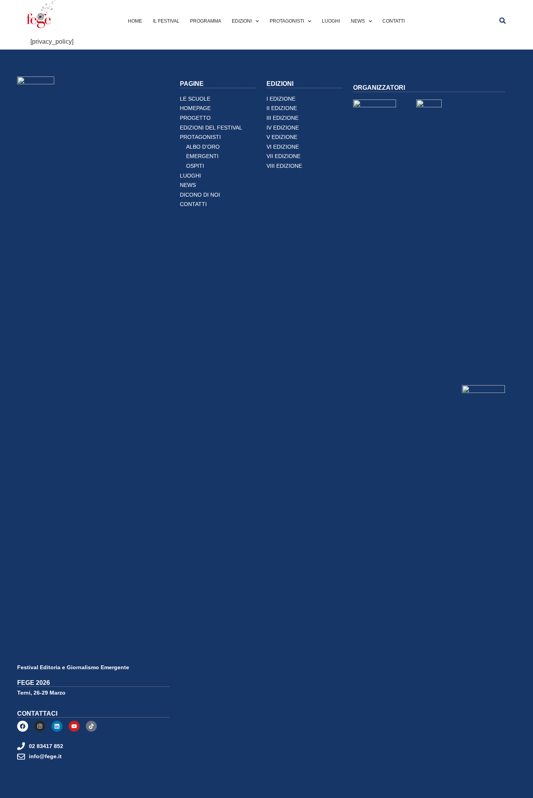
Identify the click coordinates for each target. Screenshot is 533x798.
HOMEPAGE (195, 108)
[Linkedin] (57, 726)
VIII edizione (284, 166)
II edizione (281, 108)
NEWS (358, 21)
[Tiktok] (91, 726)
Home (135, 21)
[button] (502, 21)
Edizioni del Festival (211, 128)
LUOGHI (331, 21)
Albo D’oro (203, 147)
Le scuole (195, 99)
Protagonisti (287, 21)
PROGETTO (195, 118)
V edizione (281, 137)
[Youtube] (74, 726)
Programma (205, 21)
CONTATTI (393, 21)
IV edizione (282, 128)
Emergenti (202, 156)
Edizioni (242, 21)
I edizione (280, 99)
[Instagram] (39, 726)
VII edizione (283, 156)
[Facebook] (22, 726)
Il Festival (166, 21)
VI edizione (282, 147)
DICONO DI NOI (200, 195)
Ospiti (195, 166)
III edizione (282, 118)
